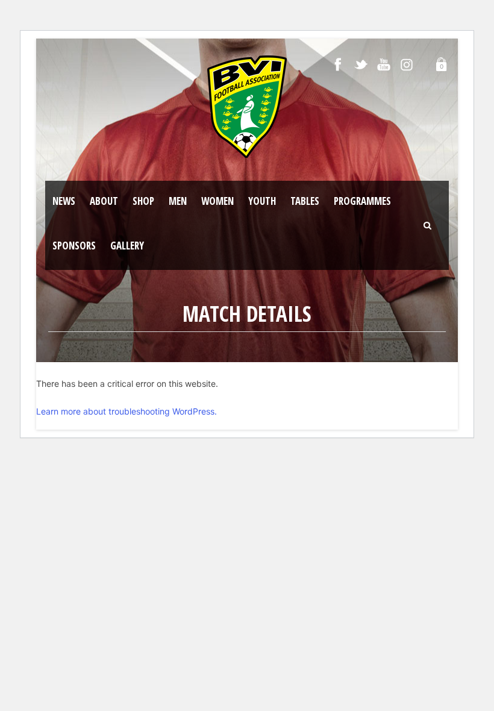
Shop (143, 201)
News (63, 201)
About (104, 201)
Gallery (127, 245)
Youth (262, 201)
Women (217, 201)
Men (178, 201)
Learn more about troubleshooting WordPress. (126, 411)
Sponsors (74, 245)
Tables (304, 201)
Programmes (362, 201)
